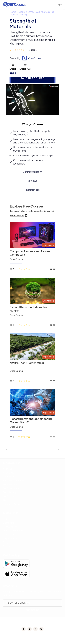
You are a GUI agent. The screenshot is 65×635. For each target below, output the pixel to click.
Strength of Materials (23, 23)
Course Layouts (28, 11)
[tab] (32, 124)
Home (13, 11)
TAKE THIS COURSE (32, 78)
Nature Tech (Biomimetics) (27, 362)
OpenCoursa (34, 58)
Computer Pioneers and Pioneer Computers (30, 252)
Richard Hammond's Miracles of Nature (30, 308)
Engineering (48, 245)
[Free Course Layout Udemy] (32, 99)
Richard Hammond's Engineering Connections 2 (31, 420)
